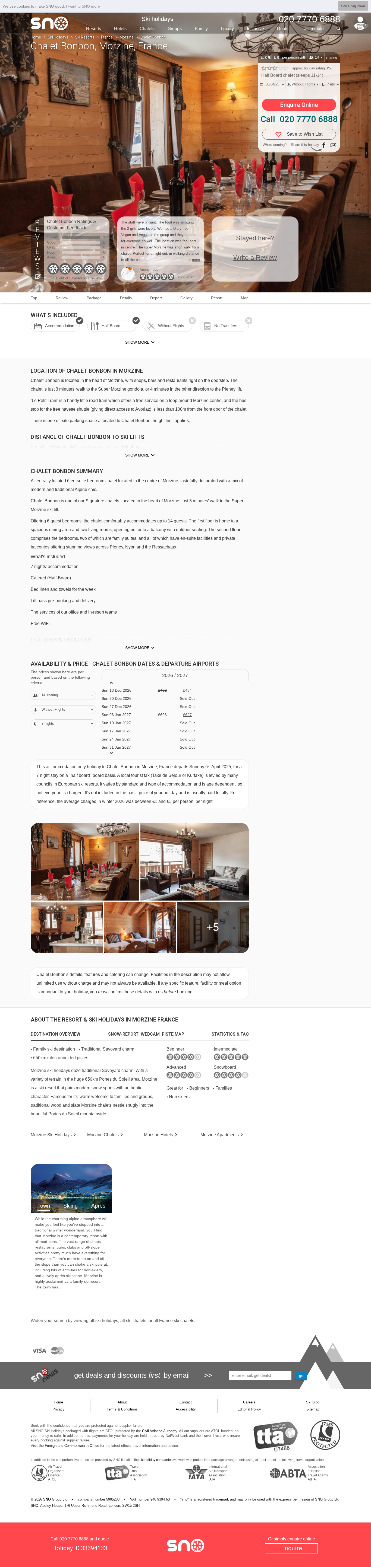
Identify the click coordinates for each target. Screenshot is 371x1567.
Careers (249, 1402)
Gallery (186, 298)
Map (245, 298)
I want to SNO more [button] (83, 6)
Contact (186, 1402)
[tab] (55, 1034)
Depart (156, 298)
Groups (175, 28)
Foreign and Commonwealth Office (72, 1446)
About (122, 1402)
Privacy (58, 1409)
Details (126, 298)
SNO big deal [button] (353, 6)
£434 (187, 690)
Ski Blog (312, 1402)
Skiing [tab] (70, 1206)
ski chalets (136, 1320)
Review (62, 298)
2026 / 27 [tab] (175, 675)
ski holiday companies (156, 1460)
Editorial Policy (249, 1409)
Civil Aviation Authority (159, 1431)
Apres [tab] (98, 1206)
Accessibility (186, 1409)
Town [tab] (43, 1206)
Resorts (93, 28)
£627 (187, 715)
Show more (137, 455)
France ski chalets (176, 1320)
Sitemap (312, 1409)
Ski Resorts (84, 37)
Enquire (291, 1548)
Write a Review (255, 257)
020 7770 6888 (74, 1539)
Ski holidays (157, 18)
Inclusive (255, 28)
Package (94, 298)
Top (34, 298)
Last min (312, 28)
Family (201, 28)
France (107, 37)
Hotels (120, 28)
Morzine (127, 37)
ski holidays (106, 1320)
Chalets (147, 28)
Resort (216, 298)
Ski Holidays (58, 37)
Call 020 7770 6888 (299, 119)
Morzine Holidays (51, 1134)
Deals (282, 28)
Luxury (227, 28)
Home (36, 37)
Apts (219, 1134)
